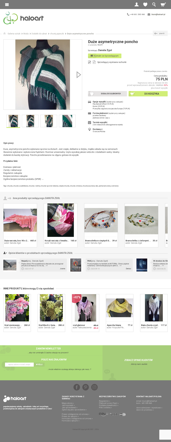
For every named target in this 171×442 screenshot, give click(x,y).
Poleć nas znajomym (53, 359)
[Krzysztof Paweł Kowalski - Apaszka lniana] (119, 307)
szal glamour (79, 325)
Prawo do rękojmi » (70, 416)
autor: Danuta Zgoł (12, 243)
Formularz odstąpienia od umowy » (77, 418)
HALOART (14, 398)
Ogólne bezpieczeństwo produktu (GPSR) (22, 179)
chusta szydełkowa (20, 186)
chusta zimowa (76, 186)
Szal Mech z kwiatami (49, 325)
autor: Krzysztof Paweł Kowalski (121, 327)
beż (97, 186)
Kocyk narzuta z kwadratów (58, 241)
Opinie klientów (17, 253)
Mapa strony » (68, 403)
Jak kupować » (68, 405)
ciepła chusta (64, 186)
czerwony (115, 186)
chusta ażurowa (88, 186)
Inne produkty (20, 198)
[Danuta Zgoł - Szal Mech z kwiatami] (51, 307)
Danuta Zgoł (52, 198)
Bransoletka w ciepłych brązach (100, 241)
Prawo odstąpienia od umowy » (75, 414)
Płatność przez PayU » (109, 403)
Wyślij (39, 364)
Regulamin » (104, 401)
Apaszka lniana (114, 325)
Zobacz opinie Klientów (138, 360)
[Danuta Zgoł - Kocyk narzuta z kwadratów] (60, 220)
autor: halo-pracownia (82, 327)
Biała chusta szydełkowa (152, 325)
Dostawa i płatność (12, 167)
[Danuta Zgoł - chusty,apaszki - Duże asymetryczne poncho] (43, 75)
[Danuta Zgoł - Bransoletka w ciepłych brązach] (101, 220)
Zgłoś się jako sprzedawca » (74, 410)
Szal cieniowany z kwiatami (17, 325)
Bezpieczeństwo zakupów (15, 176)
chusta (10, 186)
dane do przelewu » (145, 410)
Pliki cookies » (105, 407)
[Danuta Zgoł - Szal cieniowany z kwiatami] (17, 307)
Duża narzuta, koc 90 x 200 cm (18, 241)
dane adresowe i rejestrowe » (149, 408)
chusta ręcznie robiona (49, 186)
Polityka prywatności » (108, 405)
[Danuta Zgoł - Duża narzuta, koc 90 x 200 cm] (20, 220)
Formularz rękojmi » (70, 421)
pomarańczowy (105, 186)
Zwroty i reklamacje (12, 170)
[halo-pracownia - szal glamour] (85, 307)
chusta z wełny (34, 186)
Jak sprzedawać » (69, 407)
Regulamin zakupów (12, 173)
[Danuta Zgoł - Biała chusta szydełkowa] (153, 307)
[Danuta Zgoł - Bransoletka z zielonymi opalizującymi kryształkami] (141, 220)
